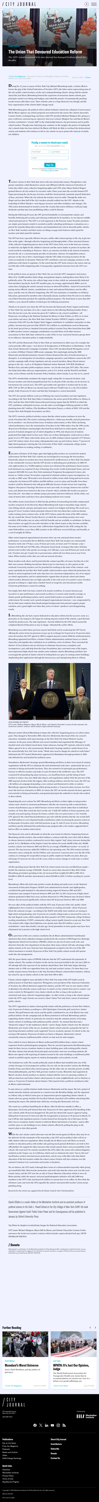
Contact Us (55, 1458)
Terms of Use (7, 1479)
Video (4, 1455)
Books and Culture (10, 1452)
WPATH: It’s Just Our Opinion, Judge (71, 1367)
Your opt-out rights (8, 1497)
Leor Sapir (57, 1360)
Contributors (56, 1443)
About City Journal (58, 1439)
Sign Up (49, 165)
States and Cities (62, 76)
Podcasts (6, 1449)
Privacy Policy (63, 169)
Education (27, 78)
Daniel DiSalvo (14, 46)
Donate (15, 1245)
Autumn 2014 (77, 77)
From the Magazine (14, 1386)
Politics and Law (15, 78)
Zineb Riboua (9, 1360)
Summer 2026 (40, 1386)
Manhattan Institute (10, 1473)
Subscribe (55, 1448)
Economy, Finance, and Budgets (40, 76)
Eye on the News (61, 1386)
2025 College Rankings (11, 1458)
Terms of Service (49, 170)
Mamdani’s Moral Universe (22, 1365)
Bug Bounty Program (10, 1482)
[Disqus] (49, 1289)
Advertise (6, 1469)
